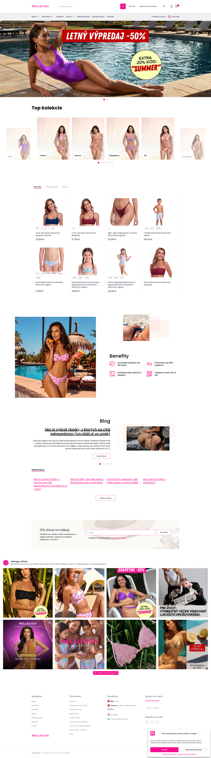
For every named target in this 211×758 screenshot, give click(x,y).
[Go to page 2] (101, 162)
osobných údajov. (119, 538)
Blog (71, 734)
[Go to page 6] (112, 162)
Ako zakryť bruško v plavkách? (154, 481)
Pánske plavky (37, 718)
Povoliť (164, 750)
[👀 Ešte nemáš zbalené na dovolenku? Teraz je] (183, 644)
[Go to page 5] (109, 162)
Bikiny (34, 701)
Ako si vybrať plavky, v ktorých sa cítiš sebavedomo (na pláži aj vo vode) (77, 431)
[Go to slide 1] (104, 99)
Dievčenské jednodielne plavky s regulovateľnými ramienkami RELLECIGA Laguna (122, 285)
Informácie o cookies (169, 754)
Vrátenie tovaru (159, 16)
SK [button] (164, 6)
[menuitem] (51, 484)
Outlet (34, 726)
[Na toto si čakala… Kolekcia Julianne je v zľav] (131, 644)
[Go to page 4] (107, 162)
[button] (172, 6)
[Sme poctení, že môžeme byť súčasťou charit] (183, 593)
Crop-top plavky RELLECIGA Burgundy (84, 234)
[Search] (123, 6)
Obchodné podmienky (78, 722)
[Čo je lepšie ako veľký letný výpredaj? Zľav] (131, 593)
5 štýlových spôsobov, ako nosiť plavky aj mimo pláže (122, 481)
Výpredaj (175, 16)
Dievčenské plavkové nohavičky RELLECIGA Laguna (49, 283)
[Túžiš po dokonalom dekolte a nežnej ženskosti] (28, 593)
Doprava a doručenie (148, 6)
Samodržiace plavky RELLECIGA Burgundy (157, 283)
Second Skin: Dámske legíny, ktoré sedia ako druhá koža (87, 481)
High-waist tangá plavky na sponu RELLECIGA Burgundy (122, 234)
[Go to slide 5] (111, 464)
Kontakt (132, 6)
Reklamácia (74, 714)
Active (34, 714)
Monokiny (35, 705)
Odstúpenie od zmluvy (78, 705)
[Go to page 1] (98, 162)
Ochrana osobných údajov (186, 754)
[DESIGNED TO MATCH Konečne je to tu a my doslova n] (79, 644)
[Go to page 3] (104, 162)
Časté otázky (74, 718)
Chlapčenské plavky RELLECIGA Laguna (157, 234)
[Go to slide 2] (107, 99)
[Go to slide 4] (108, 464)
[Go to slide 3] (105, 464)
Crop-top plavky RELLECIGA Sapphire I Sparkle (48, 234)
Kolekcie (35, 709)
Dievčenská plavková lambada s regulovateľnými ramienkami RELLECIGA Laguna (86, 285)
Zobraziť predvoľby (194, 750)
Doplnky (35, 722)
